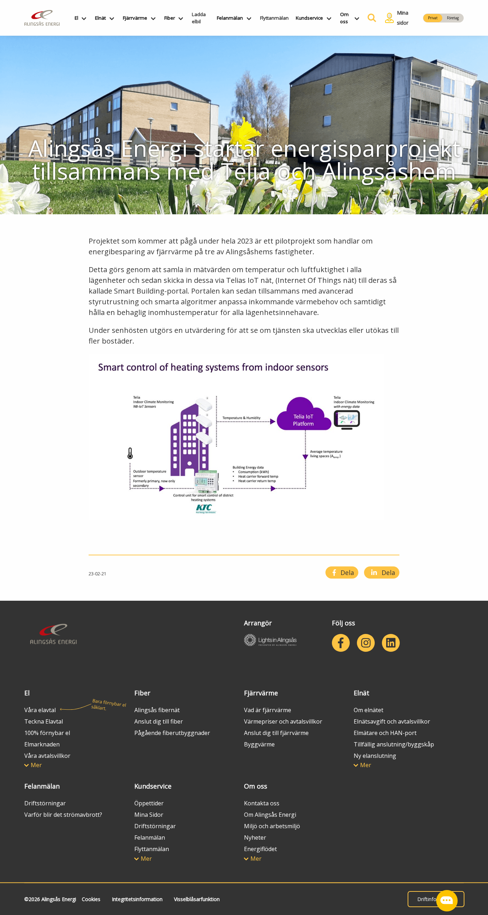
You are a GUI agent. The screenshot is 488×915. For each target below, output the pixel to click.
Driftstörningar (45, 803)
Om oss (344, 18)
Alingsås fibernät (157, 710)
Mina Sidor (148, 815)
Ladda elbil (199, 18)
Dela (346, 572)
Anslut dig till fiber (158, 721)
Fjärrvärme (135, 18)
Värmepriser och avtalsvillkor (283, 721)
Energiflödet (260, 849)
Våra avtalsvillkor (47, 756)
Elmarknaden (42, 744)
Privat (433, 17)
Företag (453, 17)
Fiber (169, 18)
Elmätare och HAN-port (385, 733)
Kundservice (309, 18)
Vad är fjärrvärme (267, 710)
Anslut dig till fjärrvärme (276, 733)
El (76, 18)
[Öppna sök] (370, 17)
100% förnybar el (47, 733)
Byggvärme (259, 744)
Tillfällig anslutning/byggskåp (394, 744)
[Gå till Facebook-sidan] (341, 643)
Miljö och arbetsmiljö (272, 826)
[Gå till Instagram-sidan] (366, 643)
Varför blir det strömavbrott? (63, 815)
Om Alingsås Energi (270, 815)
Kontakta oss (261, 803)
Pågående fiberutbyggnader (172, 733)
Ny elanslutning (375, 756)
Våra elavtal (40, 710)
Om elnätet (368, 710)
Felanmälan (230, 18)
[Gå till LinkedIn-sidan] (391, 643)
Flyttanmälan (274, 18)
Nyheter (255, 837)
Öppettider (149, 803)
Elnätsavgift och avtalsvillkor (392, 721)
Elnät (100, 18)
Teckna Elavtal (43, 721)
